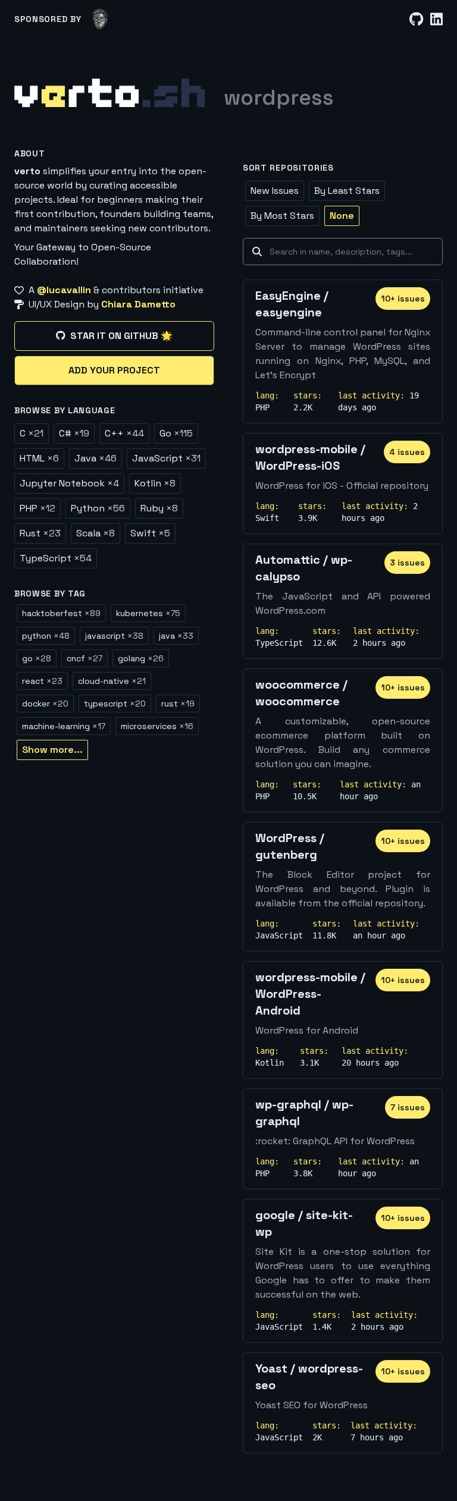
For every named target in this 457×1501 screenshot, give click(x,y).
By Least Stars (347, 190)
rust (178, 703)
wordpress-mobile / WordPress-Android (310, 993)
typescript (115, 703)
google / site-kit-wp (304, 1223)
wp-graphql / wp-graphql (304, 1113)
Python (98, 508)
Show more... (52, 749)
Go (176, 433)
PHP (37, 508)
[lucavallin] (100, 19)
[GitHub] (416, 19)
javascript (114, 635)
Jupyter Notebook (69, 483)
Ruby (159, 508)
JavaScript (166, 458)
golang (141, 658)
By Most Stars (282, 215)
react (42, 681)
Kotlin (155, 483)
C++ (124, 433)
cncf (84, 658)
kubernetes (148, 613)
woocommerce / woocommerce (301, 693)
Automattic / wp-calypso (303, 568)
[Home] (109, 92)
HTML (39, 458)
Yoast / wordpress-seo (309, 1377)
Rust (40, 533)
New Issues (275, 190)
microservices (157, 726)
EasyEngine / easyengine (291, 304)
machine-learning (63, 726)
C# (74, 433)
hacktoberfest (61, 613)
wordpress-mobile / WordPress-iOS (310, 457)
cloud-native (112, 681)
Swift (150, 533)
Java (95, 458)
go (36, 658)
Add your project (114, 370)
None (342, 215)
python (46, 635)
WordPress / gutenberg (289, 846)
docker (45, 703)
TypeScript (56, 558)
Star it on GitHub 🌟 (121, 335)
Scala (95, 533)
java (176, 635)
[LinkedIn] (436, 19)
